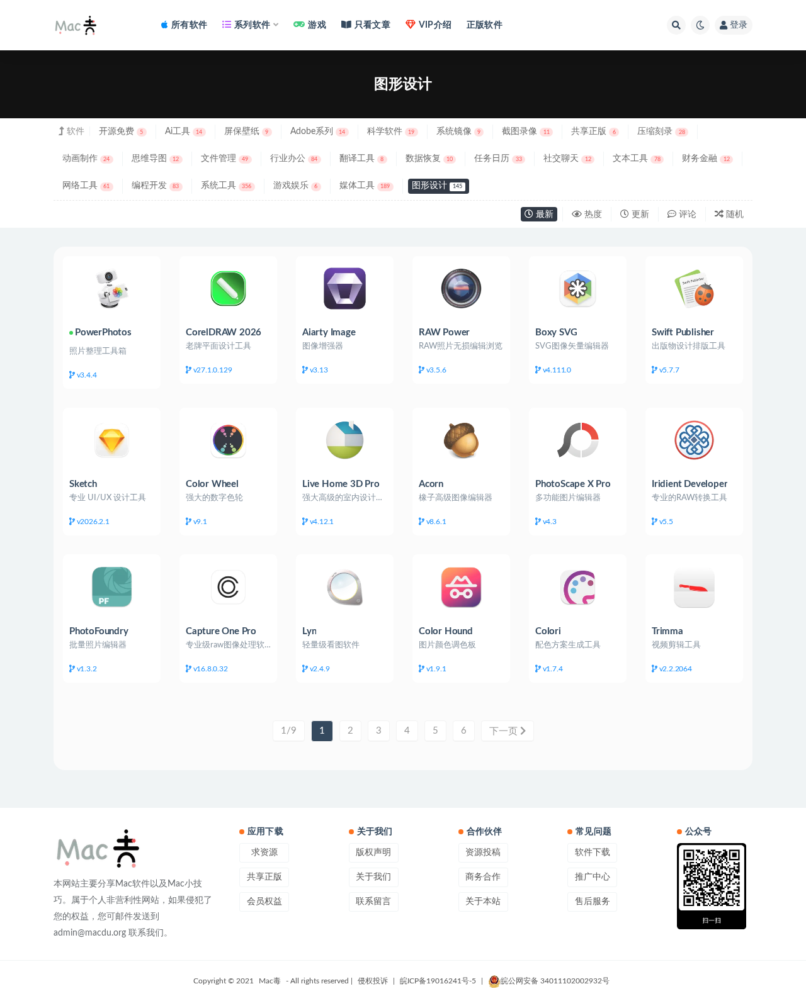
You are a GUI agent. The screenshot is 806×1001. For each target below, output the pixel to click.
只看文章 (372, 25)
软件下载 (592, 852)
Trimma (667, 631)
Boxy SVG (556, 332)
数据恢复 (429, 158)
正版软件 (484, 25)
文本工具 (636, 158)
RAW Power (444, 332)
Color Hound (446, 631)
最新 (543, 214)
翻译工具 (361, 158)
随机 (734, 214)
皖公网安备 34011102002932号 (555, 981)
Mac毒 (270, 981)
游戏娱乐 (295, 185)
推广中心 (592, 877)
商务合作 (483, 877)
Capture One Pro (221, 631)
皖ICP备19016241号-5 (438, 981)
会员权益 (264, 901)
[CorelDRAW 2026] (228, 288)
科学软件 (390, 131)
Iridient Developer (689, 484)
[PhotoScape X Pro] (578, 440)
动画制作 (86, 158)
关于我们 (373, 877)
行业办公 (293, 158)
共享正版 (593, 131)
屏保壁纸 (246, 131)
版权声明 (373, 852)
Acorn (431, 484)
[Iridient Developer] (694, 440)
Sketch (83, 484)
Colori (548, 631)
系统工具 (226, 185)
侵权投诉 (373, 981)
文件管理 (224, 158)
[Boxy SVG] (578, 288)
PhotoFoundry (98, 631)
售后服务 (592, 901)
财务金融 (705, 158)
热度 (592, 214)
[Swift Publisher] (694, 288)
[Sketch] (112, 440)
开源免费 (121, 131)
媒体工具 (364, 185)
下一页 (504, 731)
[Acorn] (461, 440)
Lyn (309, 631)
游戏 (317, 25)
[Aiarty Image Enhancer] (345, 288)
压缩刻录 (660, 131)
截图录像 (525, 131)
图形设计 (437, 185)
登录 (738, 25)
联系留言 (373, 901)
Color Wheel (212, 484)
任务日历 (497, 158)
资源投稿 (483, 852)
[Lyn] (345, 586)
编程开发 (155, 185)
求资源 (264, 852)
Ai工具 (183, 131)
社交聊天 (567, 158)
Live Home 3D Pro (341, 484)
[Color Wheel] (228, 440)
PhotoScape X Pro (573, 484)
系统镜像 (458, 131)
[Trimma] (694, 586)
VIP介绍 (435, 25)
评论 (686, 214)
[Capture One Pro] (228, 586)
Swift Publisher (683, 332)
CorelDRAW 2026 (223, 332)
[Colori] (578, 586)
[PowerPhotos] (112, 288)
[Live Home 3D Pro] (345, 440)
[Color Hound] (461, 586)
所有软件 (189, 25)
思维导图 (155, 158)
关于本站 (483, 901)
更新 (639, 214)
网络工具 (86, 185)
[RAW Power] (461, 288)
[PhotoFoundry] (112, 586)
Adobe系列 (317, 131)
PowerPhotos (103, 332)
